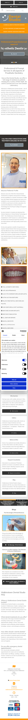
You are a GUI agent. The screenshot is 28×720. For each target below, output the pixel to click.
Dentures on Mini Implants (11, 310)
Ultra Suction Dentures (10, 297)
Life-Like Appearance (9, 290)
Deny (14, 388)
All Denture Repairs (9, 317)
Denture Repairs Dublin (14, 680)
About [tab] (23, 335)
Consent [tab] (5, 335)
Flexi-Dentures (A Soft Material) (13, 307)
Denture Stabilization (10, 314)
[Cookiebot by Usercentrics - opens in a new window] (20, 331)
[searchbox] (15, 10)
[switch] (24, 364)
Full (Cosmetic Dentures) (11, 287)
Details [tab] (14, 335)
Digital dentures (7, 328)
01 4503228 (14, 687)
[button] (7, 2)
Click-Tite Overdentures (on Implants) (15, 294)
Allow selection (14, 383)
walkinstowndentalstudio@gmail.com (14, 689)
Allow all (14, 379)
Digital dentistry (8, 321)
